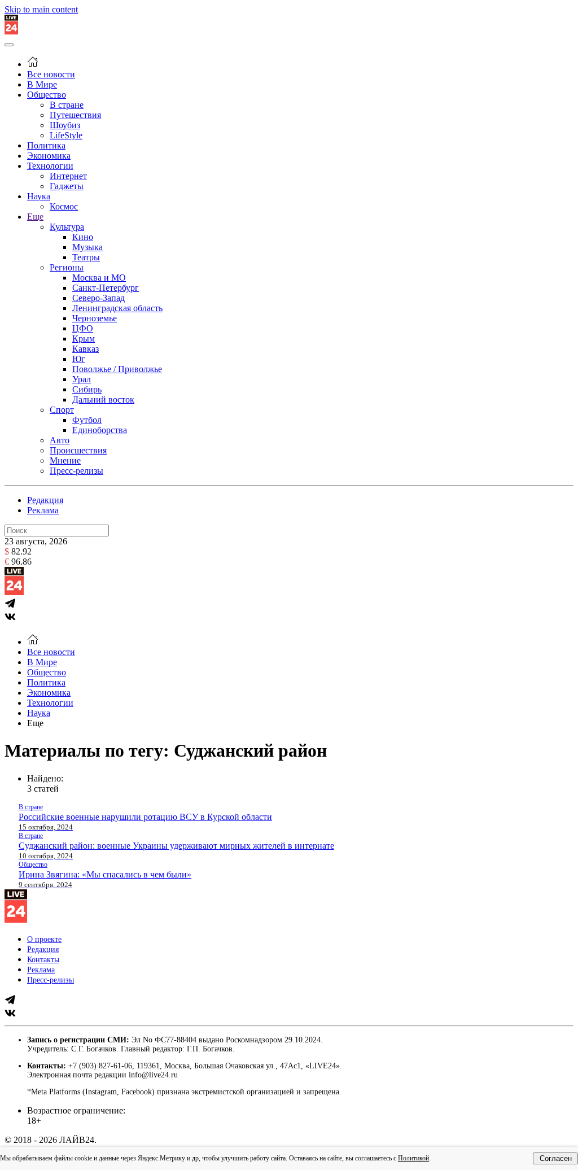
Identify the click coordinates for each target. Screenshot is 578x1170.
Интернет (68, 176)
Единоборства (99, 430)
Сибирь (87, 389)
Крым (83, 338)
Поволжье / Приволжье (117, 369)
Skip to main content (41, 9)
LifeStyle (66, 135)
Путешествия (75, 115)
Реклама (43, 510)
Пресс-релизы (76, 470)
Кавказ (85, 348)
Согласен (556, 1158)
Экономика (49, 155)
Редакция (45, 500)
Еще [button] (35, 723)
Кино (82, 237)
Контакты (43, 959)
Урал (81, 379)
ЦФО (82, 328)
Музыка (87, 247)
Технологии (50, 166)
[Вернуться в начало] (11, 31)
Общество (46, 94)
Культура (67, 227)
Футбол (87, 420)
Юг (78, 359)
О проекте (44, 939)
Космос (64, 206)
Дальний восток (103, 399)
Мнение (65, 460)
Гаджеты (67, 186)
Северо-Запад (98, 298)
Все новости (51, 74)
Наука (38, 196)
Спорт (62, 409)
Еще (35, 216)
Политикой (413, 1158)
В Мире (42, 84)
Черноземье (94, 318)
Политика (46, 145)
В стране (67, 105)
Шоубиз (65, 125)
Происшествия (78, 450)
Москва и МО (99, 277)
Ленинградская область (117, 308)
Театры (86, 257)
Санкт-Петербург (105, 287)
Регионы (67, 267)
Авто (59, 440)
